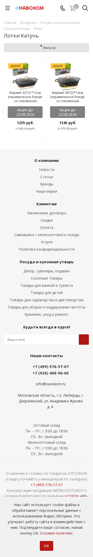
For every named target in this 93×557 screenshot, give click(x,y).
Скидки (47, 220)
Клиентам (46, 203)
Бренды (46, 184)
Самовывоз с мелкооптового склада (46, 234)
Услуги (46, 241)
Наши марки (46, 191)
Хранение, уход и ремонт (46, 314)
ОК (46, 545)
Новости (46, 169)
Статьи (46, 176)
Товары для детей (46, 292)
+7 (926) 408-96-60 (51, 372)
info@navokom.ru (51, 383)
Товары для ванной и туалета (46, 285)
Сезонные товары (46, 278)
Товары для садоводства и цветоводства (46, 299)
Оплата (46, 227)
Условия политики (56, 533)
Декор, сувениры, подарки (46, 270)
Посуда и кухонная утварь (47, 261)
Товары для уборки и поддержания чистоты (46, 307)
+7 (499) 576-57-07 (51, 366)
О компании (46, 160)
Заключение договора (46, 212)
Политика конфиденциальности (47, 249)
